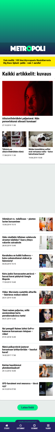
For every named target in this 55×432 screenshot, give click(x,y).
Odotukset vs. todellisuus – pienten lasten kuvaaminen (19, 220)
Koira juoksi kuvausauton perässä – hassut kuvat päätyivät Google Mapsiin (19, 276)
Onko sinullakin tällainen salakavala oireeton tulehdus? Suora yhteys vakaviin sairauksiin (19, 240)
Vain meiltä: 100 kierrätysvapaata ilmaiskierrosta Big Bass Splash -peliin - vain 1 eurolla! (27, 61)
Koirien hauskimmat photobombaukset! (11, 366)
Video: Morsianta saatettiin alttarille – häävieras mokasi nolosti (19, 293)
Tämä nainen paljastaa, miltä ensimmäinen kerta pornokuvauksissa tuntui (15, 313)
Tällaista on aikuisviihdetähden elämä (13, 150)
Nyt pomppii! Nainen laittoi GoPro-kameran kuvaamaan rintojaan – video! (18, 331)
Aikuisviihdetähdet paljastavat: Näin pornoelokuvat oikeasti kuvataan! (20, 120)
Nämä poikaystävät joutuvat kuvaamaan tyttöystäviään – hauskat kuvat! (19, 349)
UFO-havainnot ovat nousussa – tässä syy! (20, 384)
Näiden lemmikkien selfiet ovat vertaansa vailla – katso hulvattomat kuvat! (41, 151)
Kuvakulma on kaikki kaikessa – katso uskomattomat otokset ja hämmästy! (17, 258)
